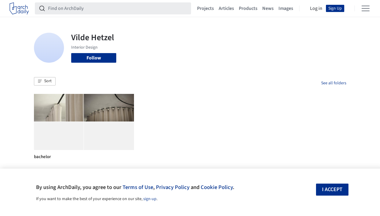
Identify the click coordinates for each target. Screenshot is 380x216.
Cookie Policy (217, 187)
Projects (205, 8)
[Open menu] (365, 8)
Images (285, 8)
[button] (45, 81)
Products (248, 8)
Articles (226, 8)
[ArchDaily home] (19, 8)
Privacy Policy (173, 187)
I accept (332, 189)
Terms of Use (138, 187)
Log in (316, 8)
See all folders (333, 83)
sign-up (150, 199)
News (268, 8)
